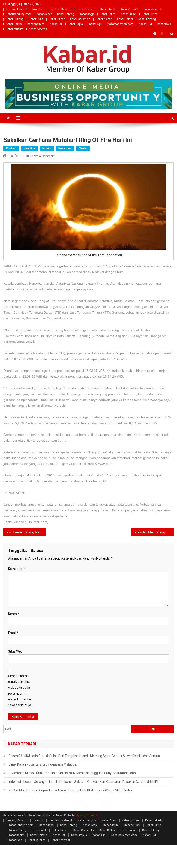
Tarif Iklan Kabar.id (59, 9)
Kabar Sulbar (57, 19)
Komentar (16, 569)
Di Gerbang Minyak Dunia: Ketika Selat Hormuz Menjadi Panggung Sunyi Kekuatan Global (72, 773)
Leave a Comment (42, 156)
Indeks (46, 148)
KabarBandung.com (18, 14)
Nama (13, 614)
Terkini (83, 148)
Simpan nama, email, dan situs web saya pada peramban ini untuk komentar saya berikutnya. (20, 690)
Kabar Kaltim (14, 24)
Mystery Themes (86, 815)
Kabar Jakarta (152, 9)
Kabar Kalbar (104, 19)
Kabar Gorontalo (80, 19)
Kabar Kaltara (35, 24)
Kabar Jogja (87, 14)
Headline (29, 148)
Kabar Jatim (107, 14)
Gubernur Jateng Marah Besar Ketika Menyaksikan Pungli (27, 532)
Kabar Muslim (14, 29)
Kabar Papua (76, 24)
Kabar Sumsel (129, 9)
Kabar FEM (145, 24)
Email (13, 633)
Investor (37, 9)
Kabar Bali (56, 24)
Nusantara (65, 148)
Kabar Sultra (149, 14)
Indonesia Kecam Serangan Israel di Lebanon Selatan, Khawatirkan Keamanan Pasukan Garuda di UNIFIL (84, 782)
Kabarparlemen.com (120, 24)
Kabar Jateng (65, 14)
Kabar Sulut (36, 19)
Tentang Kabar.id (16, 9)
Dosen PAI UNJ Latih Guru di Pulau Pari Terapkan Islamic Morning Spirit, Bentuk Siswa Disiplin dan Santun (84, 756)
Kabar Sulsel (128, 14)
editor (18, 156)
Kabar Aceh (107, 9)
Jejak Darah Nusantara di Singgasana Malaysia (43, 764)
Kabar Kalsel (125, 19)
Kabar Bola (164, 24)
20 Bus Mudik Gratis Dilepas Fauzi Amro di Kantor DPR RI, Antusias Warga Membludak (70, 790)
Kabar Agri (95, 24)
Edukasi (11, 148)
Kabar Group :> (86, 9)
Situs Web (15, 651)
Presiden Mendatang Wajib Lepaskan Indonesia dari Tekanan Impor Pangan (154, 532)
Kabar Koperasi (38, 29)
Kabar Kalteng (147, 19)
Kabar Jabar (44, 14)
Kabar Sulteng (15, 19)
